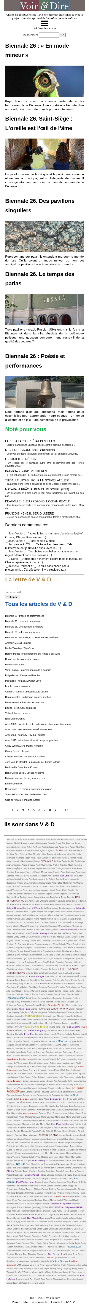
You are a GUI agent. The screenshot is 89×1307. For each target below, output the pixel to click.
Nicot (61, 1160)
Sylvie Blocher (49, 1243)
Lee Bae (24, 1099)
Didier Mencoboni (14, 958)
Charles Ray (33, 926)
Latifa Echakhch (27, 1092)
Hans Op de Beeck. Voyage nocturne (24, 772)
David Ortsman (35, 955)
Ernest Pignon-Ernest (74, 980)
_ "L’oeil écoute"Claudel (40, 540)
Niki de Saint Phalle (74, 1160)
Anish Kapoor (36, 868)
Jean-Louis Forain (44, 1052)
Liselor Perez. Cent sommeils (20, 708)
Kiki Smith (25, 1084)
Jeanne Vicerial (49, 1059)
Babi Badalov (39, 894)
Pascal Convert (77, 1171)
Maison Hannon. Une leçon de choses (25, 778)
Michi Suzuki (22, 1146)
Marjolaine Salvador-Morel (33, 1124)
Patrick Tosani (32, 1179)
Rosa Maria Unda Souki (50, 1218)
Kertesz (82, 1081)
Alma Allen (47, 861)
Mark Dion (50, 1124)
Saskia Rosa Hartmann (23, 1225)
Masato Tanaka (13, 1131)
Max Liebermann (30, 1135)
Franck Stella (73, 994)
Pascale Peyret (31, 1175)
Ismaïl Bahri (17, 1038)
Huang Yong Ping (57, 1027)
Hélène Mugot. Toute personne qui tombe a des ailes (32, 653)
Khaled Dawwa (13, 1084)
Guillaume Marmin (73, 1012)
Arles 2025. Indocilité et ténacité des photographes (31, 740)
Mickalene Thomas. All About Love (23, 680)
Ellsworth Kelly (51, 973)
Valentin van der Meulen (29, 1261)
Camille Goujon (71, 915)
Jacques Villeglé (13, 1045)
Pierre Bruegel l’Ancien (54, 1193)
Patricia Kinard (79, 1175)
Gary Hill (35, 1002)
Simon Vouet (12, 1236)
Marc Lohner (68, 1113)
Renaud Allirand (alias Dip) (29, 1207)
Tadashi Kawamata (15, 1247)
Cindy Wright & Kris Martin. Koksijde (24, 745)
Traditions (40, 1258)
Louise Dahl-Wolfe (47, 1106)
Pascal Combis (62, 1171)
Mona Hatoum (72, 1150)
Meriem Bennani (32, 1139)
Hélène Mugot (36, 1030)
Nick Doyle (26, 1160)
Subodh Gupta (54, 843)
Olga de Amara (36, 1168)
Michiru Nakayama (36, 1146)
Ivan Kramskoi (30, 1038)
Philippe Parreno (26, 1189)
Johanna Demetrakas (57, 1066)
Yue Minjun (61, 1276)
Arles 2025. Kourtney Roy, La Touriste (25, 735)
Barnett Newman (42, 897)
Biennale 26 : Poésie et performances (24, 616)
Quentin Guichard (34, 1200)
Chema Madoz (65, 926)
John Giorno (23, 1070)
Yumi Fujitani (73, 1276)
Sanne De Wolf (79, 1222)
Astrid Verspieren (14, 890)
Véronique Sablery (48, 1268)
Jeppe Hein (28, 1063)
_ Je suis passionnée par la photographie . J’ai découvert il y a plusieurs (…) (37, 567)
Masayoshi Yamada (30, 1131)
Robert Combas (70, 1211)
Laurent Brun (69, 1092)
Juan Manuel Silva (25, 1074)
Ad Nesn (37, 847)
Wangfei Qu (11, 1272)
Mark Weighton (19, 1128)
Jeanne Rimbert (34, 1059)
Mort (47, 1153)
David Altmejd (21, 955)
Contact (56, 1302)
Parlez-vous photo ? (15, 664)
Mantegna (28, 1113)
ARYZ (46, 887)
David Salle (48, 955)
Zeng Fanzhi (46, 1279)
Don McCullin (49, 962)
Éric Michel (39, 1283)
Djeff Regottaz (55, 958)
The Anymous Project (71, 843)
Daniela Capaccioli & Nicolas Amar (58, 951)
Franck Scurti (60, 994)
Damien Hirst (79, 944)
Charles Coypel (20, 926)
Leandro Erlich (12, 1099)
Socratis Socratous (32, 1236)
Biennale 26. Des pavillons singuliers (24, 626)
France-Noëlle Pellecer (72, 991)
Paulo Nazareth (73, 1182)
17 (66, 810)
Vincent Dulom (16, 1268)
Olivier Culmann (64, 1168)
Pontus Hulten (74, 1197)
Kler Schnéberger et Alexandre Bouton (48, 1084)
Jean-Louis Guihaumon (62, 1052)
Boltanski (80, 908)
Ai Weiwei (62, 850)
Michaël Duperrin (19, 1142)
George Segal (60, 1002)
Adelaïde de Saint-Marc (16, 840)
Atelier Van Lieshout (31, 890)
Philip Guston (47, 1186)
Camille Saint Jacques (23, 919)
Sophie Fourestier (50, 1236)
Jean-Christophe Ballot (42, 1048)
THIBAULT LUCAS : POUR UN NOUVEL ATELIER (37, 480)
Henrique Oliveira (14, 1027)
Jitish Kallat (49, 1063)
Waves (35, 1272)
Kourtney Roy (71, 1084)
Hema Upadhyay (36, 1023)
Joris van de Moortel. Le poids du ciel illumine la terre (32, 762)
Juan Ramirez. (41, 1074)
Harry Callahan (13, 1020)
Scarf (51, 1225)
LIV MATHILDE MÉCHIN (20, 459)
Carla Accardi (40, 919)
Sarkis (9, 1225)
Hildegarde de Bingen (36, 1026)
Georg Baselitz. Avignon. (18, 751)
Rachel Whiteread (65, 1200)
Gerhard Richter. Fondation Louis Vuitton (26, 691)
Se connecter (39, 1302)
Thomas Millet (45, 1250)
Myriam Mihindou (73, 1153)
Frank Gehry (32, 998)
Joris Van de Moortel (38, 1070)
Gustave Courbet (14, 1016)
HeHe (23, 1020)
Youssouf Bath (49, 1276)
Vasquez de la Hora (30, 1265)
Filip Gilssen (16, 991)
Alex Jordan (36, 858)
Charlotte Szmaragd (48, 926)
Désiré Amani (65, 966)
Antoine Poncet (63, 879)
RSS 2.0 (71, 1302)
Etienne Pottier (46, 984)
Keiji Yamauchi (60, 1081)
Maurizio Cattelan (14, 1135)
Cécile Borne (50, 840)
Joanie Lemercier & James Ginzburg (30, 1066)
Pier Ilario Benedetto (15, 1193)
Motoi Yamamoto (57, 1153)
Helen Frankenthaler (51, 1020)
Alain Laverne (60, 854)
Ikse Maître (63, 1030)
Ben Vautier (30, 901)
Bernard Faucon (27, 905)
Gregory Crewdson (20, 1012)
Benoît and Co (72, 901)
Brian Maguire (30, 912)
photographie (71, 1189)
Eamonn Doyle (78, 966)
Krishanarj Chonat (46, 1088)
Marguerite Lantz (32, 1117)
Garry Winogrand (22, 1002)
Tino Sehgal (54, 1254)
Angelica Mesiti (67, 865)
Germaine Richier (56, 1005)
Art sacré (16, 887)
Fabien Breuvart (73, 987)
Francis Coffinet (46, 994)
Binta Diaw (46, 908)
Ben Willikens (42, 901)
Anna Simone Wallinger (53, 868)
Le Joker (65, 1095)
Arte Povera (26, 887)
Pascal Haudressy (14, 1175)
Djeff (25, 958)
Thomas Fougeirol (30, 1250)
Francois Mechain (15, 998)
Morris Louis (39, 1153)
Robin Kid (58, 1214)
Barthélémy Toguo (58, 897)
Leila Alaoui (44, 1099)
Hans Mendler (58, 1016)
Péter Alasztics (19, 1200)
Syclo (39, 1243)
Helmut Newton (21, 1023)
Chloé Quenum (51, 930)
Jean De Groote (60, 1045)
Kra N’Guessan (20, 1088)
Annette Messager (38, 876)
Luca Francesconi (77, 1106)
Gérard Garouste (32, 1015)
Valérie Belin (46, 1261)
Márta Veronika (13, 1157)
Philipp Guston (61, 1186)
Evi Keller (60, 987)
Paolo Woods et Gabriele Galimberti (39, 1171)
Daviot (57, 955)
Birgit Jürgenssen (67, 908)
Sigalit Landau (23, 1232)
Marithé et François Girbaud (74, 1121)
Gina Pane (24, 1009)
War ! (21, 1272)
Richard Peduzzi (28, 1211)
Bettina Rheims (14, 908)
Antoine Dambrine (30, 879)
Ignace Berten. (50, 1030)
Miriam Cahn (22, 1150)
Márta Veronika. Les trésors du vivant (24, 702)
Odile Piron (11, 1168)
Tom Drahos (66, 1254)
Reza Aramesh (13, 1211)
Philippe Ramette (57, 1189)
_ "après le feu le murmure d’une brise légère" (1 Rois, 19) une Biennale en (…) (44, 535)
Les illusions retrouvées (17, 686)
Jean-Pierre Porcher (16, 1059)
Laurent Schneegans (39, 1095)
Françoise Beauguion (62, 998)
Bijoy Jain (26, 908)
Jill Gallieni (38, 1063)
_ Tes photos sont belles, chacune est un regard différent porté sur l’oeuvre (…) (41, 553)
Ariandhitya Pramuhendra (40, 883)
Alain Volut (72, 854)
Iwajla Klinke (54, 1038)
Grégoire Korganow (38, 1012)
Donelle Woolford (23, 966)
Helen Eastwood (34, 1020)
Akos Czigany (21, 854)
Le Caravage (54, 1095)
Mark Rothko (62, 1124)
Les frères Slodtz (23, 1102)
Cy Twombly (20, 944)
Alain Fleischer (34, 854)
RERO (45, 1207)
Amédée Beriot (60, 861)
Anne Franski (54, 872)
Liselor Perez (51, 1102)
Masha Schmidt (46, 1131)
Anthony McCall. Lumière (18, 643)
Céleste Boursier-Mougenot (39, 944)
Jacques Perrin (75, 1041)
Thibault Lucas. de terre (17, 713)
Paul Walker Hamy (25, 1182)
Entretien (25, 980)
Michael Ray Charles (66, 1139)
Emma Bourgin (36, 976)
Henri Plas (74, 1023)
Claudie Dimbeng (22, 940)
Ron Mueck (32, 1218)
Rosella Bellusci (69, 1218)
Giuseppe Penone (57, 1008)
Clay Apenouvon (58, 940)
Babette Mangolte (24, 894)
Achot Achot (26, 847)
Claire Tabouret (71, 937)
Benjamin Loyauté (57, 901)
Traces (32, 1258)
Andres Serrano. (13, 865)
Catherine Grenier (48, 922)
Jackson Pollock (67, 1038)
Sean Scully (59, 1225)
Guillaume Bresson (56, 1012)
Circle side (46, 937)
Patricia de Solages (63, 1175)
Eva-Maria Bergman (38, 987)
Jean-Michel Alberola (73, 1056)
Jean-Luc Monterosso (22, 1056)
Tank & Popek (30, 1247)
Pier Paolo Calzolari (34, 1193)
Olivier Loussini (79, 1168)
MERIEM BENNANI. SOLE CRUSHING (30, 450)
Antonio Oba (22, 883)
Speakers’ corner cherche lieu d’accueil (25, 794)
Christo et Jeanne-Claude (59, 933)
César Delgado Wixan (62, 944)
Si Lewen (76, 1229)
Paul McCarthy (66, 1179)
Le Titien (70, 840)
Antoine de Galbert (46, 879)
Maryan (9, 843)
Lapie (68, 1088)
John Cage (72, 1066)
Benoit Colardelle (35, 840)
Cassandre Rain (31, 922)
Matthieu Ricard (76, 1131)
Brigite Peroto (54, 912)
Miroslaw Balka (35, 1150)
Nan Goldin (76, 1157)
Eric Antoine (46, 980)
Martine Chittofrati (60, 1128)
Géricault (47, 1016)
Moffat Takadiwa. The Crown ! (21, 648)
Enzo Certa (35, 980)
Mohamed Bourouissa (37, 843)
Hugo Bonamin (73, 1027)
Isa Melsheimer (42, 1034)
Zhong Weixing (59, 1279)
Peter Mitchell (34, 1186)
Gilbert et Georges (73, 1005)
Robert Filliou (22, 1214)
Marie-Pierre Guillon (29, 1121)
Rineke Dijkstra (43, 1211)
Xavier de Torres (69, 1272)
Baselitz (70, 897)
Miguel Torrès (70, 1146)
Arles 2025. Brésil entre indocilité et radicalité (28, 729)
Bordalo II (10, 912)
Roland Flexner (71, 1214)
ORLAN (10, 1171)
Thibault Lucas (73, 1246)
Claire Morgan (57, 937)
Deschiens (65, 955)
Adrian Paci (64, 847)
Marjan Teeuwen (13, 1124)
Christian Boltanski (68, 929)
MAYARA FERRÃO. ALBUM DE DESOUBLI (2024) (37, 489)
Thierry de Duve (13, 1250)
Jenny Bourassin (74, 1059)
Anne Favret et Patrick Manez (33, 872)
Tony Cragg (78, 1254)
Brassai (19, 912)
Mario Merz (56, 1121)
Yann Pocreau (24, 1276)
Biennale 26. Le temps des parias (22, 621)
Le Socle (74, 1095)
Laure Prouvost (42, 1092)
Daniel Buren (67, 948)
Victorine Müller (59, 1265)
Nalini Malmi (64, 1157)
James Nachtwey (30, 1045)
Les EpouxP (56, 1099)
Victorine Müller (74, 1265)
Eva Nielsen (22, 987)
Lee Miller (34, 1099)
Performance (21, 1186)
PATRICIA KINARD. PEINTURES (26, 471)
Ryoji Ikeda (21, 1222)
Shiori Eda (54, 1229)
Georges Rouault (24, 1005)
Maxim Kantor (48, 1135)
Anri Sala (64, 876)
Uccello (49, 1257)
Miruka (46, 1150)
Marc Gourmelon (55, 1113)
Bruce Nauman (68, 912)
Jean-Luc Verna (40, 1056)
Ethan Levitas (33, 984)
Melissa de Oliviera (15, 1139)
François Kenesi (45, 998)
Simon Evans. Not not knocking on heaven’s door (52, 1232)
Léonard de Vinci (34, 1110)
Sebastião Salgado (74, 1225)
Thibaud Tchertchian (55, 1247)
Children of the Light (35, 930)
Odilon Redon (23, 1168)
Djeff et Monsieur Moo (38, 958)
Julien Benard (25, 1077)
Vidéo (84, 1265)
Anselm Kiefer (76, 876)
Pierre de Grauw (72, 1193)
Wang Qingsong (64, 1268)
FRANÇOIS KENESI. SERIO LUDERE (29, 513)
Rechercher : (30, 34)
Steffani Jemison (26, 1240)
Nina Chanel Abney (15, 718)
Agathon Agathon (47, 850)
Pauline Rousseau (57, 1182)
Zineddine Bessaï (75, 1279)
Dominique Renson (33, 962)
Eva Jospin (11, 987)
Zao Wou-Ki (35, 1279)
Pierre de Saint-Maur (43, 1197)
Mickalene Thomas (54, 1146)
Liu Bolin (61, 1102)
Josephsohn (71, 1070)
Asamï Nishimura (57, 887)
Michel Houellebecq (48, 1142)
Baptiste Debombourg (69, 894)
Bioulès (55, 908)
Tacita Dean (80, 1243)
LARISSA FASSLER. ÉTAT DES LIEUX (30, 441)
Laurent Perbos (22, 1095)
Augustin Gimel (48, 890)
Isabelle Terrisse (57, 1034)
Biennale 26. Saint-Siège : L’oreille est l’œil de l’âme (31, 637)
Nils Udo (20, 1164)
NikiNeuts (10, 1164)
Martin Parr (32, 1128)
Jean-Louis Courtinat (25, 1052)
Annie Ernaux (54, 876)
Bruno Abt (79, 912)
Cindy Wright (34, 937)
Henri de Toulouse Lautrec (57, 1023)
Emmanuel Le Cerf (53, 976)
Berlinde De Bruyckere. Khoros (21, 767)
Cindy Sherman (21, 937)
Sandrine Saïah (46, 1222)
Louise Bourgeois (30, 1106)
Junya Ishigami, (14, 1081)
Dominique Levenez (15, 962)
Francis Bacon (31, 994)
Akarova (72, 850)
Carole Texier (53, 919)
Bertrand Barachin (58, 905)
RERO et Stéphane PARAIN (69, 1207)
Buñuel (25, 915)
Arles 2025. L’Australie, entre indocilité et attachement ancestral (38, 724)
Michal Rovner (20, 843)
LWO (23, 1110)
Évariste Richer (13, 847)
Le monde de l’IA (13, 783)
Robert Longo (47, 1214)
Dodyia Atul (77, 958)
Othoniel (18, 1171)
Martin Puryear (44, 1128)
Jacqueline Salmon (38, 1041)
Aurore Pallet (61, 890)
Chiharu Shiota (18, 930)
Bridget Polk (42, 912)
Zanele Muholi (22, 1279)
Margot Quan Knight (15, 1117)
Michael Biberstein (48, 1139)
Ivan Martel (42, 1038)
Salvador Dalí (33, 1222)
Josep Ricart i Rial (56, 1070)
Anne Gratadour (68, 872)
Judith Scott (53, 1074)
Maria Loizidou (47, 1117)
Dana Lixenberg (54, 948)
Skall (21, 1236)
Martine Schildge (76, 1128)
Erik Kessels (58, 980)
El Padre (29, 973)
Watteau (27, 1272)
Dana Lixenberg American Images (23, 659)
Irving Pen (29, 1034)
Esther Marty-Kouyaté (16, 984)
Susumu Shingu (29, 1243)
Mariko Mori (44, 1121)
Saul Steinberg (41, 1225)
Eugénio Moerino (75, 984)
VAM (19, 1265)
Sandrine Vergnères (63, 1222)
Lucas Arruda (81, 840)
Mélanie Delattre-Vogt (30, 1157)
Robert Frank (34, 1214)
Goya (8, 1012)
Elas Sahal (39, 973)
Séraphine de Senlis (65, 1243)
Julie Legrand (66, 1074)
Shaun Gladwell (13, 1229)
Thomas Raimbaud (61, 1250)
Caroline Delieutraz (15, 922)
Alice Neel (20, 861)
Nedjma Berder (13, 1160)
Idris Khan (61, 840)
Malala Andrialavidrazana (67, 1110)
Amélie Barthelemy (76, 861)
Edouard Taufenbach (50, 969)
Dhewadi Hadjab (78, 955)
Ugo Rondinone (61, 1258)
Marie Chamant (73, 1117)
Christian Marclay (38, 933)
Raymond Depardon (61, 1203)
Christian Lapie (23, 933)
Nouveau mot (63, 1164)
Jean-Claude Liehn (61, 1048)
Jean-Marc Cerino (56, 1056)
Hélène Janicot (22, 1030)
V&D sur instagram (44, 28)
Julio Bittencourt (66, 1077)
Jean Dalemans (45, 1045)
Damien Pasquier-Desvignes (19, 948)
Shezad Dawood (29, 1229)
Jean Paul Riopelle (23, 1048)
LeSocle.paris (38, 1102)
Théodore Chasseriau (37, 1254)
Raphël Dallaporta (43, 1204)
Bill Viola (36, 908)
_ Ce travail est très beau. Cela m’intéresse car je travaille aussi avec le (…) (38, 546)
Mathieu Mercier (61, 1131)
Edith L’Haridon (33, 969)
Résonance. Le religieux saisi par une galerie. (29, 789)
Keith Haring (73, 1081)
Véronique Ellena (31, 1268)
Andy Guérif (41, 865)
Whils (41, 1272)
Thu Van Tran (21, 1254)
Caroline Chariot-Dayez (70, 919)
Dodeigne (67, 958)
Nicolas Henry (38, 1160)
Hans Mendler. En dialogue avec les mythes (28, 697)
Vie (7, 1268)
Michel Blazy (33, 1142)
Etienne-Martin (60, 984)
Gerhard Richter (39, 1005)
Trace (25, 1258)
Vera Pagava (46, 1265)
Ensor (17, 980)
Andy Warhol (53, 865)
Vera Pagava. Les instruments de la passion (28, 670)
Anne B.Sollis (70, 868)
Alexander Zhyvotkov (51, 858)
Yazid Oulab (36, 1276)
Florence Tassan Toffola (50, 991)
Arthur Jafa (37, 887)
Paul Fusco (54, 1179)
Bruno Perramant (14, 915)
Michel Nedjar (64, 1142)
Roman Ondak (19, 1218)
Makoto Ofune (48, 1110)
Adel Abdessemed (50, 847)
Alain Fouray (47, 854)
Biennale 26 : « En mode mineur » (22, 632)
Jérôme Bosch (46, 1081)
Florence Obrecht (30, 991)
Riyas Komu (56, 1211)
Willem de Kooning (53, 1272)
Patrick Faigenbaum (15, 1179)
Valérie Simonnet (61, 1261)
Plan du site (20, 1302)
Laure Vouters (56, 1092)
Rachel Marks (49, 1200)
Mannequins (16, 1113)
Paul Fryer (43, 1179)
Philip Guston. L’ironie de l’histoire (22, 675)
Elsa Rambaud (65, 973)
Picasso (81, 1189)
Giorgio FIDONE (38, 1009)
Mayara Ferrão (65, 1135)
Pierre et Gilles (60, 1196)
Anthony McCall (13, 879)
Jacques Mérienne (58, 1041)
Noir (46, 1164)
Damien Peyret (39, 948)
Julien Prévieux (39, 1077)
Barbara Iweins (26, 897)
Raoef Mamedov (26, 1204)
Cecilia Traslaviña (64, 922)
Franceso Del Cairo (15, 994)
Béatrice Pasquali (55, 915)
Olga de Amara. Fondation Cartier (22, 800)
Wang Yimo (77, 1268)
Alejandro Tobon (23, 858)
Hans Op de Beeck (73, 1016)
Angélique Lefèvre (21, 868)
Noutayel (53, 1164)
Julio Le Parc (80, 1077)
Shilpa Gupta (42, 1229)
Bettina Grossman (75, 905)
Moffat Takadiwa (57, 1150)
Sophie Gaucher (66, 1236)
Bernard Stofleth (42, 905)
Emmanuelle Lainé (70, 976)
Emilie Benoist (22, 976)
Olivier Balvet (50, 1168)
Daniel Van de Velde (33, 951)
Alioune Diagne (33, 861)
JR (15, 1074)
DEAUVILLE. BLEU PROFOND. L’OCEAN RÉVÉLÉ (37, 501)
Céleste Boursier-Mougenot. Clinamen (25, 756)
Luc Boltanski (62, 1106)
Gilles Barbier (12, 1009)
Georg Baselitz (46, 1002)
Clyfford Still (71, 940)
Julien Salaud (52, 1077)
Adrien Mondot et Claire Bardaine (24, 850)
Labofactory (60, 1088)
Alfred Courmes (69, 858)
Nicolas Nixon (52, 1160)
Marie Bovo (60, 1117)
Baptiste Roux (12, 897)
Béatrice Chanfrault (38, 915)
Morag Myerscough (24, 1153)
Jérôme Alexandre (31, 1081)
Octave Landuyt (77, 1164)
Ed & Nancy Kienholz (15, 969)
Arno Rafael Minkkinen (62, 883)
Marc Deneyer (40, 1113)
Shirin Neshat (65, 1229)
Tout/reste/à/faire (14, 1258)
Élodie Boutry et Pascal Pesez (20, 1283)
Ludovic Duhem (13, 1110)
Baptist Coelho (52, 894)
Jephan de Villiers (14, 1063)
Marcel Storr (80, 1113)
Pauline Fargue (42, 1182)
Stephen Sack (56, 1240)
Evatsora (52, 987)
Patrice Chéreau (47, 1175)
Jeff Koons (62, 1059)
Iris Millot (19, 1034)
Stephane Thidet (42, 1240)
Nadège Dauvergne (50, 1157)
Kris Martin (32, 1088)
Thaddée (42, 1247)
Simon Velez (81, 1232)
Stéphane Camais (71, 1240)
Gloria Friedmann (76, 1009)
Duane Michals (37, 966)
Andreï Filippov (28, 865)
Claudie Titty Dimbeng (40, 940)
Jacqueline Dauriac (21, 1041)
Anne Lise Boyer (22, 876)
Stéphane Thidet (13, 1243)
